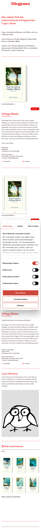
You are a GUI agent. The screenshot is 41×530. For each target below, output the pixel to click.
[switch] (35, 270)
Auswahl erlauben (20, 299)
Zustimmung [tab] (7, 226)
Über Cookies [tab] (33, 226)
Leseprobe (7, 161)
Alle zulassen (20, 293)
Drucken (27, 161)
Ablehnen (20, 305)
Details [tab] (20, 226)
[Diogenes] (20, 4)
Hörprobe (7, 363)
